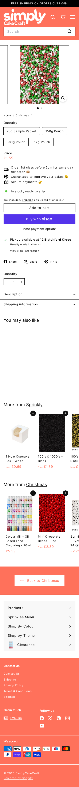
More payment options (39, 229)
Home (8, 115)
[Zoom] (63, 98)
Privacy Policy (13, 685)
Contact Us (12, 673)
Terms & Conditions (18, 691)
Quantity (10, 274)
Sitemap (9, 696)
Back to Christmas (42, 580)
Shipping (27, 199)
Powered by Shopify (18, 778)
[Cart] (63, 17)
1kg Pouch (42, 142)
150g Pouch (55, 131)
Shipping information (21, 304)
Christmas (22, 115)
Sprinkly (34, 404)
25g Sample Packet (21, 131)
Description (13, 294)
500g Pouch (16, 142)
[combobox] (39, 31)
